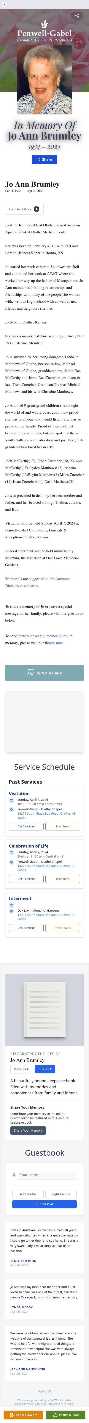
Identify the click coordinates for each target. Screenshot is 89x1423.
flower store (54, 642)
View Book (21, 1069)
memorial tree (57, 635)
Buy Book (45, 1069)
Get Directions (26, 826)
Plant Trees (63, 826)
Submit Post (44, 1204)
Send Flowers (63, 928)
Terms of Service (56, 1404)
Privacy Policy (32, 1404)
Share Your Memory (28, 1130)
